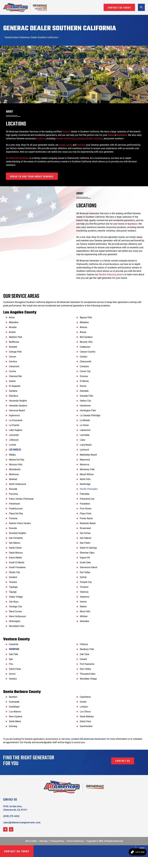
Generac (66, 131)
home (111, 135)
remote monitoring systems (70, 138)
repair (69, 144)
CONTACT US (122, 761)
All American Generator (17, 158)
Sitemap (43, 841)
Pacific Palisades (89, 489)
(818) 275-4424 (11, 816)
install (62, 144)
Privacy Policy (57, 841)
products (40, 138)
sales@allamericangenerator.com (21, 822)
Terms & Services (75, 841)
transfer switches (94, 138)
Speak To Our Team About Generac (32, 177)
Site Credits (31, 841)
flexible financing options (111, 274)
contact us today (119, 8)
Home (8, 37)
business (122, 135)
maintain (81, 144)
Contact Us (16, 37)
